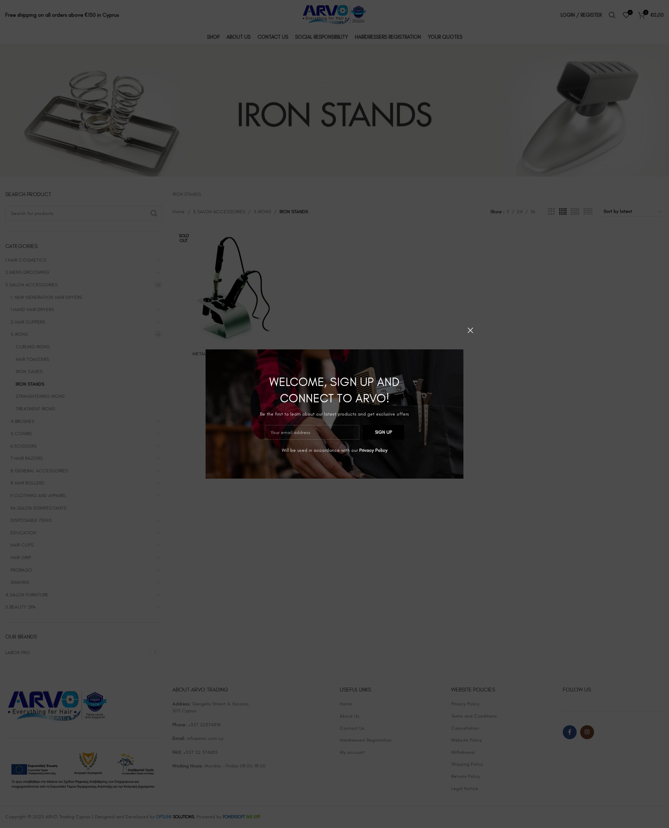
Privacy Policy (373, 450)
